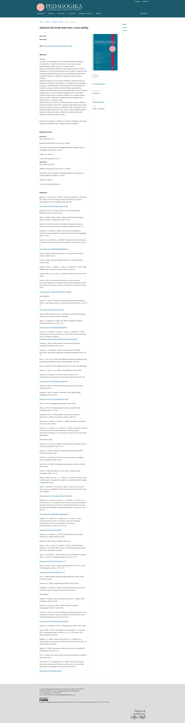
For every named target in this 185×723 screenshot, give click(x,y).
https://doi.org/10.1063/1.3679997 (51, 530)
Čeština (124, 27)
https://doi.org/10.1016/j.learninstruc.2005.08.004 (56, 496)
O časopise (40, 13)
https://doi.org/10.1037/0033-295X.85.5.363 (54, 381)
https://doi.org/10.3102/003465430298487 (53, 327)
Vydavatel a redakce (85, 13)
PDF (96, 76)
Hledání (144, 13)
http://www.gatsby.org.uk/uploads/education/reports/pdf (58, 339)
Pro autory (61, 13)
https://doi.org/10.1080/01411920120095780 (54, 621)
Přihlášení (145, 1)
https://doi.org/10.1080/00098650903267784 (54, 249)
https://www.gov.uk (47, 482)
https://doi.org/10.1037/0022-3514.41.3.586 (54, 206)
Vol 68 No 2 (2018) (57, 22)
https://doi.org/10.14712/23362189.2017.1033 (57, 46)
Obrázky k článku (99, 84)
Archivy (50, 13)
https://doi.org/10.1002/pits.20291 (51, 671)
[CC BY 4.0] (44, 700)
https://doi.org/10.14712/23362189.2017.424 (54, 399)
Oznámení (72, 13)
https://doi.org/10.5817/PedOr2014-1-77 (53, 561)
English (98, 13)
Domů (41, 22)
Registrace (138, 1)
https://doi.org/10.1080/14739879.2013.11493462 (55, 292)
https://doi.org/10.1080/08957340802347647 (54, 514)
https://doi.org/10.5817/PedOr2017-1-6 (52, 572)
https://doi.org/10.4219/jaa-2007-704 (51, 310)
